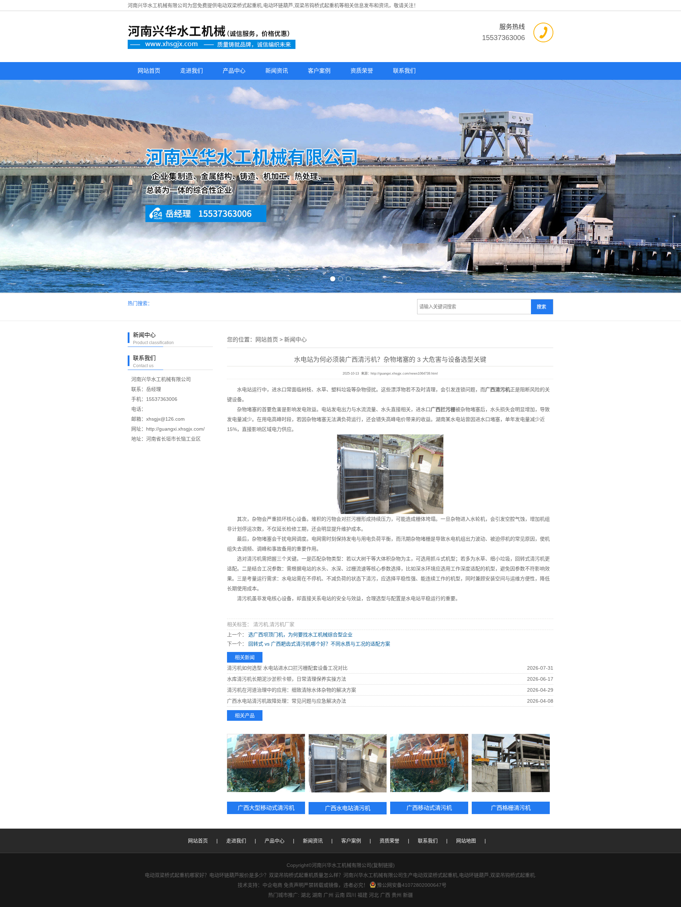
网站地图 (466, 707)
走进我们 (191, 71)
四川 (351, 761)
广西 (385, 761)
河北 (374, 761)
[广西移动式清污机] (429, 629)
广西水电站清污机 (347, 674)
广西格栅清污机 (511, 674)
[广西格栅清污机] (511, 629)
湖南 (317, 761)
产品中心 (234, 71)
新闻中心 (295, 206)
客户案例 (319, 71)
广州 (328, 761)
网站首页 (149, 71)
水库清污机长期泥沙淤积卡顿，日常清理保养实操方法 (286, 545)
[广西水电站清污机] (348, 629)
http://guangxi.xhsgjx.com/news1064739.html (404, 240)
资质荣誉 (361, 71)
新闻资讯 (276, 71)
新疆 (408, 761)
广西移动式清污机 (429, 674)
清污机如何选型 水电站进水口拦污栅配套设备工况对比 (287, 534)
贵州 (397, 761)
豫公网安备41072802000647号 (412, 751)
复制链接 (383, 731)
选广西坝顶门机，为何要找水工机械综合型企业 (300, 501)
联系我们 (404, 71)
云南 (340, 761)
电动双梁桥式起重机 (239, 5)
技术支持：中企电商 (260, 751)
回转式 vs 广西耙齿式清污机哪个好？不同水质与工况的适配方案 (318, 510)
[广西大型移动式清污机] (266, 629)
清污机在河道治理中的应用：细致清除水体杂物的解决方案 (291, 556)
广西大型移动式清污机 (266, 674)
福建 (362, 761)
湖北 (306, 761)
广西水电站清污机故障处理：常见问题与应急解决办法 (286, 567)
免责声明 (294, 751)
